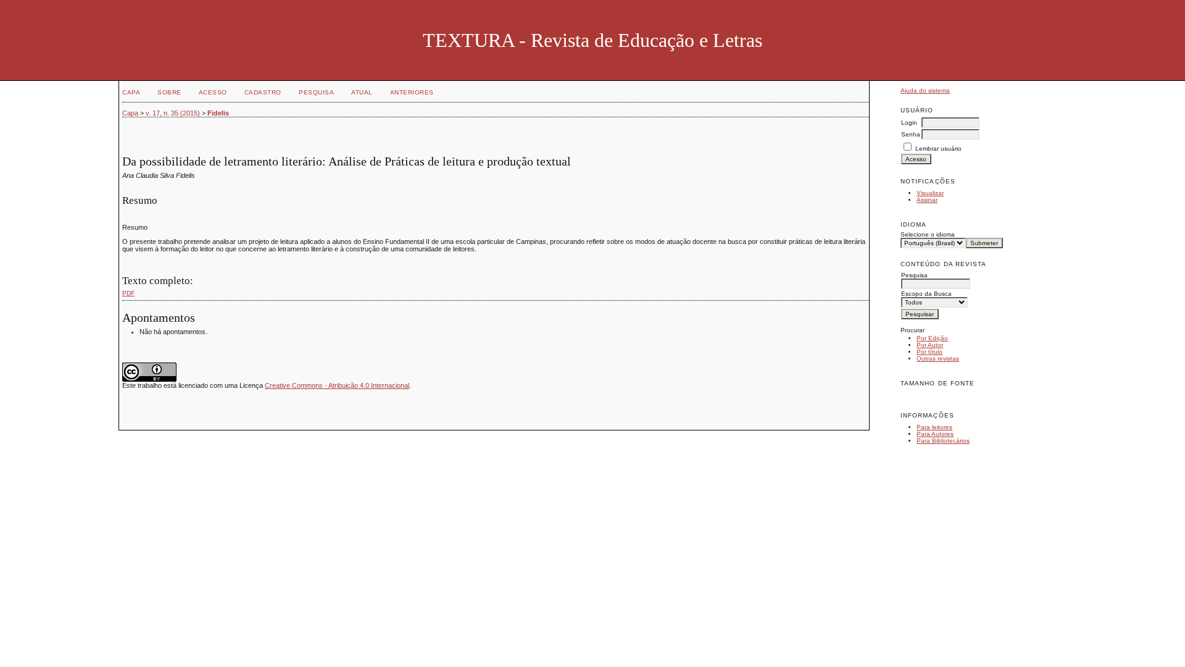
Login (909, 122)
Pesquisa (316, 92)
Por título (929, 351)
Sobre (169, 92)
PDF (128, 293)
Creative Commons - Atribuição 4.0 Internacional (337, 385)
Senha (910, 134)
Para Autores (935, 433)
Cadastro (262, 92)
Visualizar (930, 193)
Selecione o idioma (927, 234)
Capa (131, 92)
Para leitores (934, 427)
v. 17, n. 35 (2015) (173, 113)
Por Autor (930, 345)
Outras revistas (938, 358)
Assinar (927, 199)
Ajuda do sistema (925, 90)
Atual (362, 92)
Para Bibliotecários (943, 440)
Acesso (213, 92)
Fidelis (218, 113)
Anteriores (412, 92)
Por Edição (932, 338)
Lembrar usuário (938, 148)
